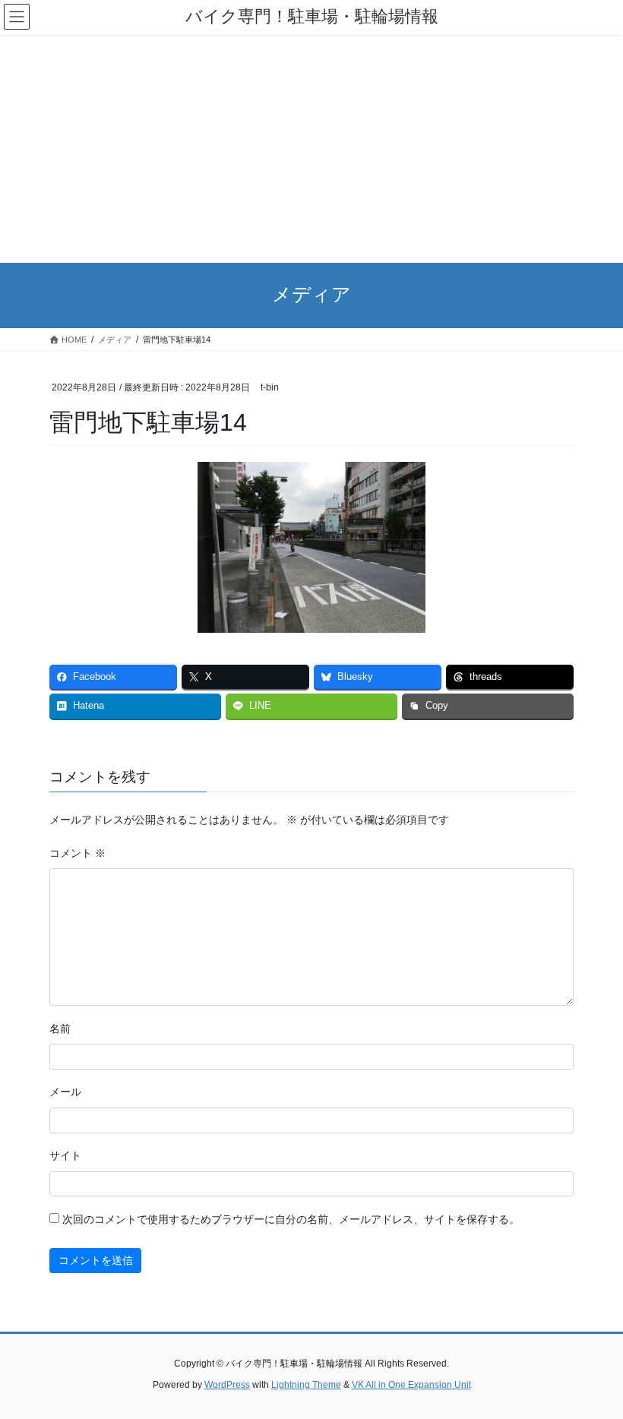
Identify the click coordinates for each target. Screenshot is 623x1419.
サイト (65, 1155)
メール (65, 1092)
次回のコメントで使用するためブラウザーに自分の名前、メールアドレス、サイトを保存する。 (291, 1219)
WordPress (227, 1384)
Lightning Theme (306, 1384)
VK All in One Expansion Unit (411, 1384)
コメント (77, 853)
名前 (60, 1028)
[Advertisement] (311, 149)
